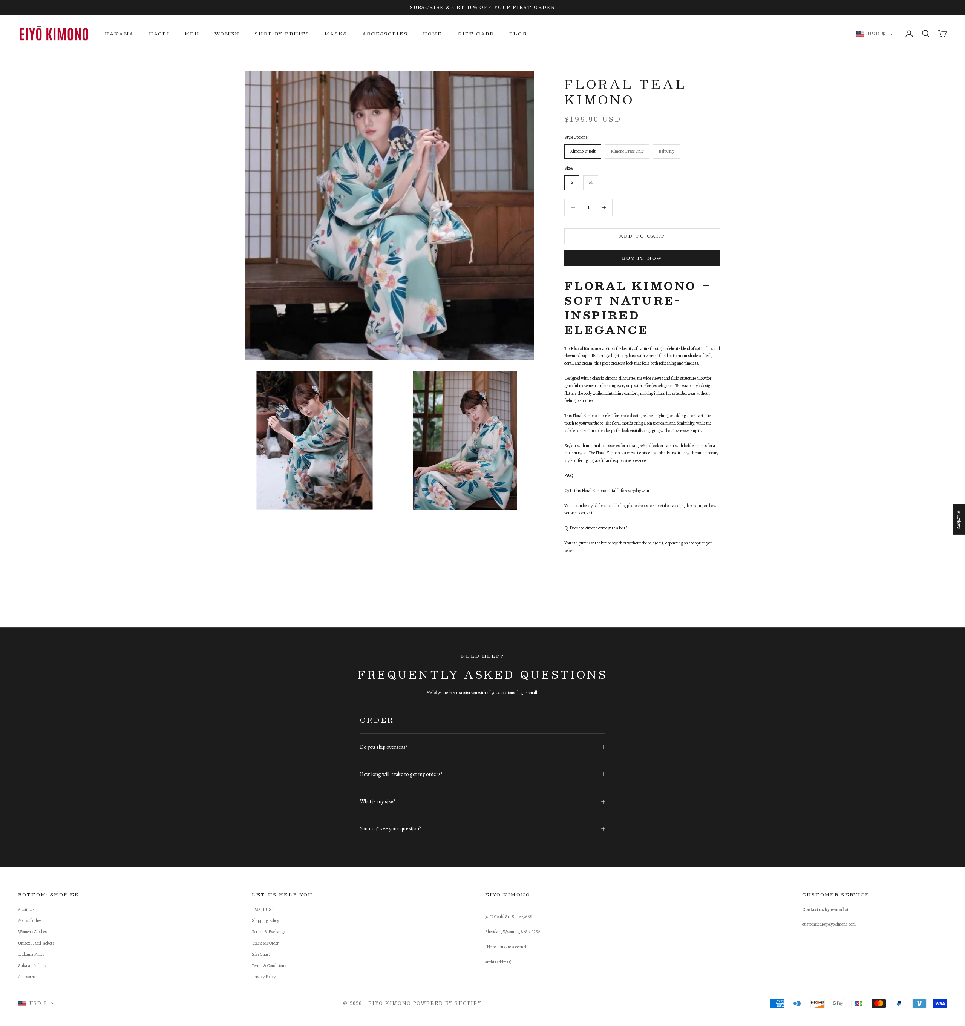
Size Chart (261, 954)
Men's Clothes (29, 920)
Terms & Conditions (269, 966)
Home (433, 33)
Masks (336, 33)
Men (192, 33)
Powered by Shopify (447, 1003)
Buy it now (642, 258)
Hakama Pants (31, 954)
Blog (518, 33)
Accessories (385, 33)
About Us (26, 909)
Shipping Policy (265, 920)
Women (227, 33)
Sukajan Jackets (32, 966)
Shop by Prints (282, 33)
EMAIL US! (262, 909)
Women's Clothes (32, 932)
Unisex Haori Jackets (36, 943)
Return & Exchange (268, 932)
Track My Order (265, 943)
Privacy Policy (264, 977)
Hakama (119, 33)
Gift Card (476, 33)
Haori (159, 33)
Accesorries (27, 977)
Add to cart (642, 235)
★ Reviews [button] (959, 519)
